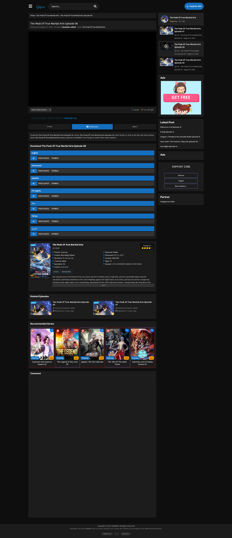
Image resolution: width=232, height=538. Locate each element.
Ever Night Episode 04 (168, 146)
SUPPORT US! (70, 118)
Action (56, 272)
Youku (115, 252)
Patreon (181, 175)
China (64, 261)
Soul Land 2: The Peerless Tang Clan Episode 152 (179, 142)
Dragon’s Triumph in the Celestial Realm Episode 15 (180, 137)
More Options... (181, 186)
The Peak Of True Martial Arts (93, 27)
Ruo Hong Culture (68, 255)
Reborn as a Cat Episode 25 (170, 127)
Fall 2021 (115, 258)
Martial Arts (66, 272)
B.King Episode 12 (167, 132)
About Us (126, 534)
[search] (95, 6)
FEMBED (55, 158)
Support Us (107, 534)
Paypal (181, 181)
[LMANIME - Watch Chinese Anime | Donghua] (41, 9)
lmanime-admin (69, 27)
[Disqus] (92, 411)
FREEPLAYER (43, 158)
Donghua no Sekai (167, 202)
